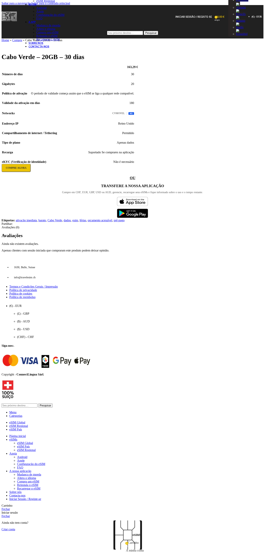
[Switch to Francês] (241, 14)
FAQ (39, 18)
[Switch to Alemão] (241, 7)
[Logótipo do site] (9, 21)
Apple (40, 11)
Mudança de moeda (48, 25)
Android (41, 8)
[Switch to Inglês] (239, 27)
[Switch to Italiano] (240, 20)
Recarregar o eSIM (48, 39)
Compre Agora (16, 167)
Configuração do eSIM (50, 15)
